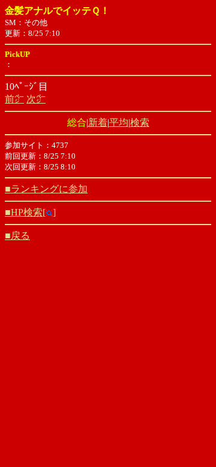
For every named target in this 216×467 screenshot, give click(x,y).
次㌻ (36, 99)
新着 (97, 122)
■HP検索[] (30, 212)
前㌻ (14, 99)
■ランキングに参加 (46, 189)
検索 (139, 122)
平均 (118, 122)
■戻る (17, 236)
